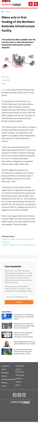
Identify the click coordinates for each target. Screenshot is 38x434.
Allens (4, 90)
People (4, 369)
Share (4, 83)
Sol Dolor (7, 77)
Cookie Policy (20, 366)
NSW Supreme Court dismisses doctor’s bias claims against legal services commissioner (24, 326)
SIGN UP (19, 302)
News (8, 12)
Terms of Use (20, 375)
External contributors (9, 379)
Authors (4, 376)
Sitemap (18, 382)
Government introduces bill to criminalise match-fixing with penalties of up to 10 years (23, 351)
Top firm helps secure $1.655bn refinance (18, 245)
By (6, 77)
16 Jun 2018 (6, 80)
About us (5, 383)
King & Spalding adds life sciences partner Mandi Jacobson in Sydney (25, 343)
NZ (8, 1)
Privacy (4, 386)
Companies (5, 366)
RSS (17, 385)
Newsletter (5, 373)
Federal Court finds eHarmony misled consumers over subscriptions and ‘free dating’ (23, 335)
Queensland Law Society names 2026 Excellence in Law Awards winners (24, 317)
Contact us (19, 378)
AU (4, 1)
